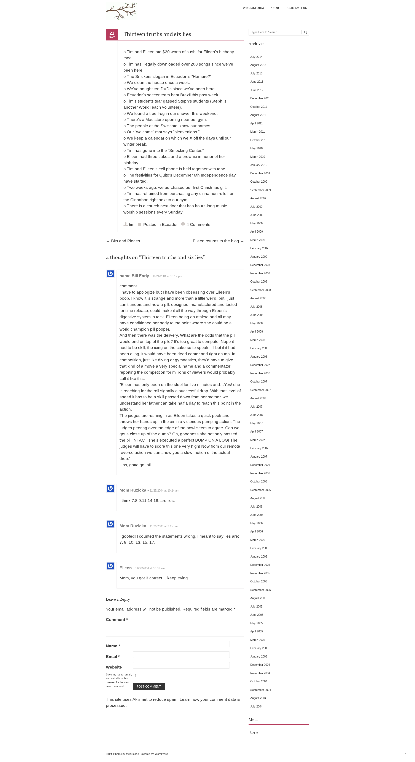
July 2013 (256, 73)
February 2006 (259, 548)
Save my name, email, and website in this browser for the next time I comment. (119, 680)
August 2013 (258, 65)
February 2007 (259, 448)
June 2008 (256, 315)
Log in (254, 732)
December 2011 (260, 98)
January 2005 (258, 656)
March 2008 (257, 340)
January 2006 (258, 556)
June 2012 (256, 90)
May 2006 (256, 523)
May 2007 (256, 423)
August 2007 (258, 398)
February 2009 (259, 248)
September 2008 (260, 290)
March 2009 (257, 240)
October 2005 (258, 581)
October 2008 (258, 281)
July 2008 (256, 306)
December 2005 (260, 564)
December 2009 (260, 173)
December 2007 (260, 365)
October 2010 (258, 140)
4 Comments (198, 224)
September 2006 (260, 490)
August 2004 (258, 698)
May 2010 (256, 148)
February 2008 (259, 348)
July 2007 (256, 406)
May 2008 (256, 323)
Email (113, 656)
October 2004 (258, 681)
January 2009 (258, 256)
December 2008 (260, 265)
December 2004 (260, 664)
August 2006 (258, 498)
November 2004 (260, 673)
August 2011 (258, 115)
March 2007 (257, 440)
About (275, 8)
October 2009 (258, 181)
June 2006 (256, 514)
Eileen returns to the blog (218, 241)
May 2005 (256, 623)
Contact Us (297, 8)
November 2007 (260, 373)
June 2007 (256, 414)
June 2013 (256, 81)
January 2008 (258, 356)
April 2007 (256, 431)
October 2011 (258, 106)
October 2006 (258, 481)
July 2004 (256, 706)
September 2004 (260, 689)
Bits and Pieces (123, 241)
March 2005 (257, 639)
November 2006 (260, 473)
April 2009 (256, 231)
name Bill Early (134, 275)
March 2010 (257, 156)
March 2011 (257, 131)
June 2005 (256, 614)
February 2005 (259, 648)
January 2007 (258, 456)
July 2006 (256, 506)
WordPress (161, 754)
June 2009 (256, 215)
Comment (117, 619)
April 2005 (256, 631)
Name (113, 646)
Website (114, 667)
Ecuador (170, 224)
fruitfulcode (132, 754)
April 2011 (256, 123)
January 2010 (258, 165)
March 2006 (257, 540)
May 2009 (256, 223)
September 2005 (260, 590)
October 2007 (258, 381)
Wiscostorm (253, 8)
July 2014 (256, 56)
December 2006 (260, 464)
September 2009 (260, 190)
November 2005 (260, 573)
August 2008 (258, 298)
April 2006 (256, 531)
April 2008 (256, 331)
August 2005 (258, 598)
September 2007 (260, 390)
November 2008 (260, 273)
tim (131, 224)
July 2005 (256, 606)
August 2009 (258, 198)
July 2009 (256, 206)
